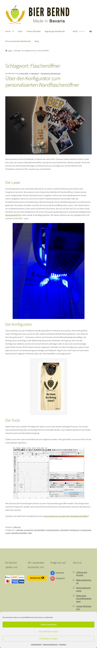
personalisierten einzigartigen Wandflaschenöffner (66, 516)
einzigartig (28, 530)
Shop (20, 31)
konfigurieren (85, 530)
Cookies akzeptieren (48, 624)
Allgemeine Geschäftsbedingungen (83, 598)
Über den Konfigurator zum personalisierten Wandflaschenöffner (42, 81)
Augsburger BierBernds (55, 31)
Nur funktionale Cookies (48, 631)
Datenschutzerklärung (50, 644)
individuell (64, 530)
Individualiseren (52, 530)
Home (8, 31)
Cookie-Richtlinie (36, 644)
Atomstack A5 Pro (13, 215)
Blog (37, 41)
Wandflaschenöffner (19, 533)
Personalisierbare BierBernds (18, 41)
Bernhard (35, 73)
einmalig (19, 530)
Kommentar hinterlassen (50, 73)
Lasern (8, 533)
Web (30, 533)
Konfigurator (74, 530)
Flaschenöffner (39, 530)
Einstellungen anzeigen (48, 638)
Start (10, 50)
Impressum (62, 644)
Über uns (17, 527)
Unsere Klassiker (33, 31)
